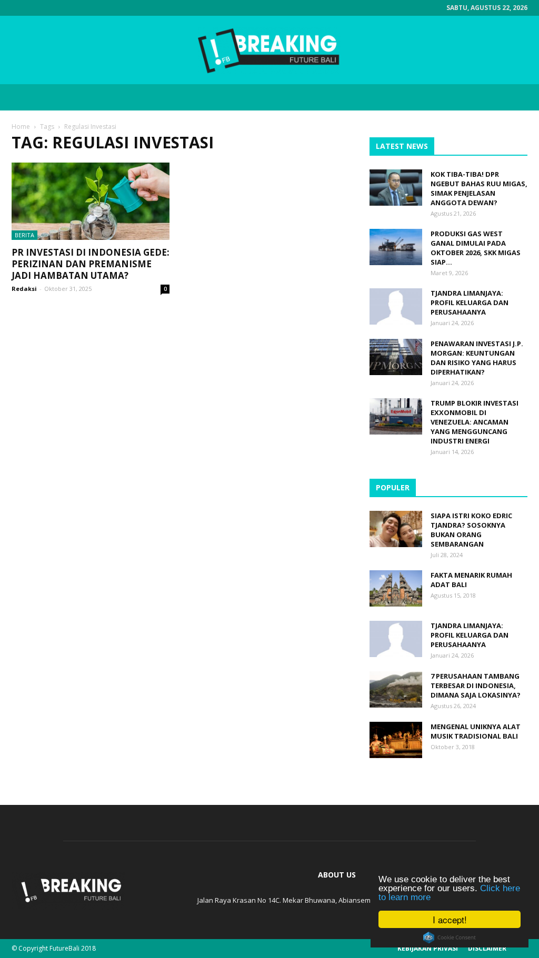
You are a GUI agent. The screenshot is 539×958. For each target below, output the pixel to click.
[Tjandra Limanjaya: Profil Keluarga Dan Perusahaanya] (396, 306)
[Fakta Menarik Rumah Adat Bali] (396, 588)
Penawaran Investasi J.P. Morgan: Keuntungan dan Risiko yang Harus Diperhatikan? (477, 358)
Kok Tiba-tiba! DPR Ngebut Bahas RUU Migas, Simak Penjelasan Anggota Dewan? (479, 188)
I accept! (450, 919)
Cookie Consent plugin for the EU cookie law (449, 937)
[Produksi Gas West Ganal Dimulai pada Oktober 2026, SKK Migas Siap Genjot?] (396, 247)
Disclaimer (487, 948)
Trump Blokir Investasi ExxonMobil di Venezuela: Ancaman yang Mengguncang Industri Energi (474, 422)
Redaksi (24, 289)
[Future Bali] (269, 50)
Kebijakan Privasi (427, 948)
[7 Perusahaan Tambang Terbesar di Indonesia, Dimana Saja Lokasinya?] (396, 689)
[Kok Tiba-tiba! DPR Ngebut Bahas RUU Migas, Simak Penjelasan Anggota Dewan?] (396, 187)
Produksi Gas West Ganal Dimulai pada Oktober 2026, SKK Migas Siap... (476, 248)
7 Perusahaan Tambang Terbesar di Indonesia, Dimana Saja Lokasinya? (476, 685)
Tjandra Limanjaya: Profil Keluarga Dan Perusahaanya (469, 302)
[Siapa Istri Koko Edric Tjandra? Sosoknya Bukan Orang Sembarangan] (396, 529)
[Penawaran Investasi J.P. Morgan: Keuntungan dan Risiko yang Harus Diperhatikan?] (396, 357)
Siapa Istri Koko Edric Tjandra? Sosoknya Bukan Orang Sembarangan (471, 530)
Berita (24, 235)
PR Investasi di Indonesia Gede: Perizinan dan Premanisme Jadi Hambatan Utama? (90, 263)
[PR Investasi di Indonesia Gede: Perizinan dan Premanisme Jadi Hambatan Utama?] (90, 201)
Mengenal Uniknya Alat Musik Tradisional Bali (476, 731)
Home (21, 126)
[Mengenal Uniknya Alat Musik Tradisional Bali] (396, 740)
